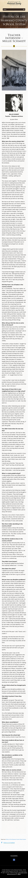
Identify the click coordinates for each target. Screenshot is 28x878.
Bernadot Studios (23, 872)
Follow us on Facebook (9, 842)
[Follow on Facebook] (14, 860)
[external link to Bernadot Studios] (14, 874)
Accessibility (14, 856)
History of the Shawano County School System (14, 20)
